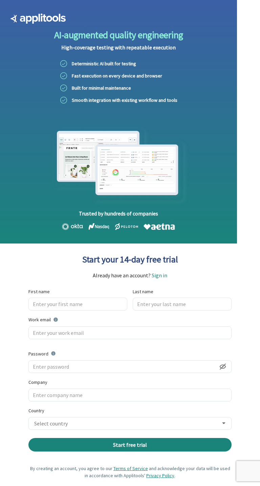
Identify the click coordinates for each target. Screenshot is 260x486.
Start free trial (130, 444)
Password (55, 353)
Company (37, 382)
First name (39, 291)
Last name (143, 291)
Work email (60, 319)
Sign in (159, 275)
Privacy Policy (160, 475)
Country (36, 411)
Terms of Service (130, 468)
